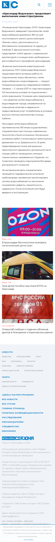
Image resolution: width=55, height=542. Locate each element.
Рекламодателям (12, 422)
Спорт (38, 357)
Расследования (12, 417)
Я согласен (28, 540)
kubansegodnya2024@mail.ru (16, 487)
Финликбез (9, 431)
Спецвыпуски (10, 426)
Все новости (10, 399)
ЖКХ (4, 361)
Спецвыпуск (28, 382)
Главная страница (13, 408)
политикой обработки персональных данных (21, 530)
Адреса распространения (14, 386)
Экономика (16, 361)
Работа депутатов (10, 371)
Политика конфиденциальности (22, 413)
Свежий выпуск (9, 382)
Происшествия (23, 357)
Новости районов (25, 366)
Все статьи (8, 404)
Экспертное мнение (33, 371)
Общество (6, 357)
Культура (31, 361)
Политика (6, 366)
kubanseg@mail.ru (10, 516)
